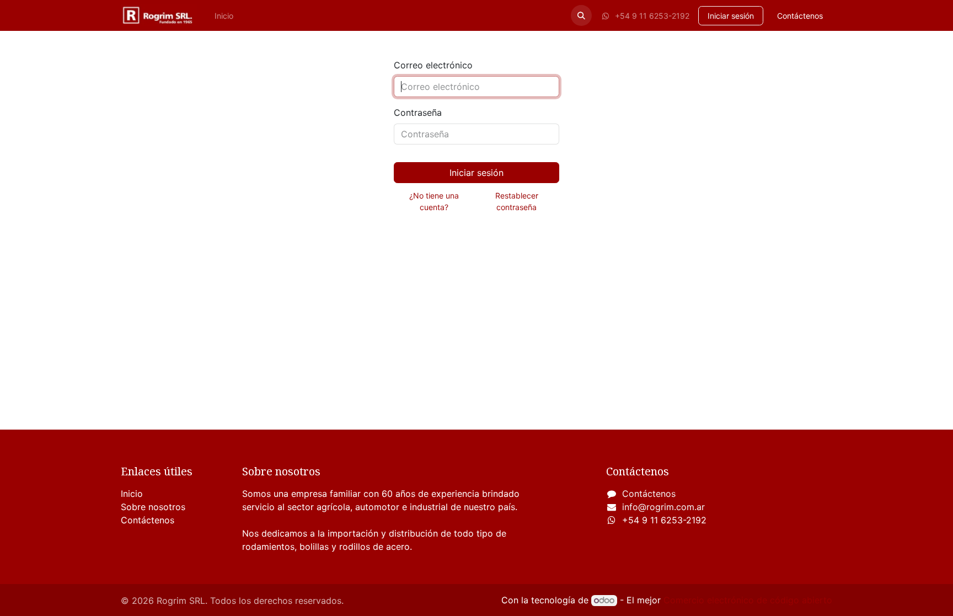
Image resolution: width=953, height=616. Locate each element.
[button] (581, 15)
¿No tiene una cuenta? (434, 201)
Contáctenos (800, 15)
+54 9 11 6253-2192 (651, 15)
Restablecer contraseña (516, 201)
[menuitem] (224, 16)
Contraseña (418, 112)
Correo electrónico (433, 65)
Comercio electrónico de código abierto (747, 600)
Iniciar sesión (731, 15)
